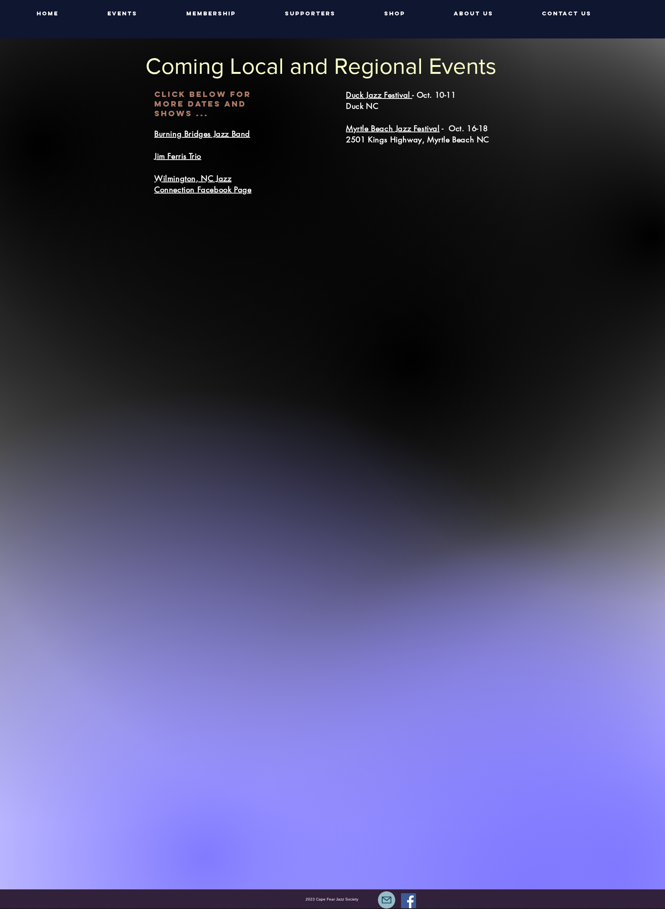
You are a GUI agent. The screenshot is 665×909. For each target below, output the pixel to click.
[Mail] (386, 900)
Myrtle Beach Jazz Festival (393, 128)
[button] (141, 13)
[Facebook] (408, 900)
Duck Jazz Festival (379, 95)
